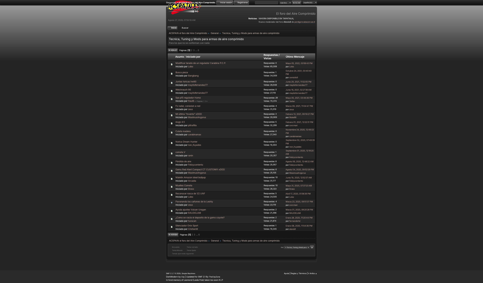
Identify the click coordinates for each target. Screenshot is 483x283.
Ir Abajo (173, 50)
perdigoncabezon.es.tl (304, 22)
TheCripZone (214, 277)
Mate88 (292, 117)
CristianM (193, 229)
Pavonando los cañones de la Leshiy (194, 201)
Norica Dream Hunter (186, 141)
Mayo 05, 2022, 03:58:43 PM (299, 63)
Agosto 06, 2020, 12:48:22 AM (300, 161)
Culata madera (183, 131)
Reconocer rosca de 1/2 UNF (190, 193)
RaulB (191, 101)
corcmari (293, 125)
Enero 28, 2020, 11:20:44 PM (299, 218)
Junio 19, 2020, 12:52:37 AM (299, 177)
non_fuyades (194, 145)
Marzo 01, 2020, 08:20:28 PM (299, 210)
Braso (191, 189)
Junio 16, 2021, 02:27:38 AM (299, 90)
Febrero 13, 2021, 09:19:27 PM (300, 114)
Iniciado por (193, 56)
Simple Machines (188, 273)
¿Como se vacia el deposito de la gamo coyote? (200, 217)
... (196, 50)
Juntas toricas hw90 (185, 81)
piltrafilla (192, 125)
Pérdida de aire (183, 161)
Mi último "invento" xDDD (188, 114)
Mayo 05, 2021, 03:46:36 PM (299, 98)
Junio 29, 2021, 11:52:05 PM (298, 82)
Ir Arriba (173, 235)
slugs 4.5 (180, 122)
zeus (190, 109)
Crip (183, 277)
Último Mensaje (295, 56)
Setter (292, 101)
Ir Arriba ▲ (312, 273)
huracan (192, 221)
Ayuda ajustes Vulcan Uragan (190, 209)
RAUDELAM (194, 213)
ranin (190, 155)
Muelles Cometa (183, 185)
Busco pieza (181, 72)
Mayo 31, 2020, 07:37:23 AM (299, 186)
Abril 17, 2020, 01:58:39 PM (298, 194)
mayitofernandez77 (198, 85)
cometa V (180, 152)
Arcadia (192, 180)
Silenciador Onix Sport (186, 225)
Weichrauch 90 (183, 89)
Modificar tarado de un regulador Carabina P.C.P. (200, 63)
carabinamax (194, 134)
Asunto (179, 56)
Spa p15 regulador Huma (188, 97)
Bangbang (193, 75)
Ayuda (286, 273)
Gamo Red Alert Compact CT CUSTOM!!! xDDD (200, 169)
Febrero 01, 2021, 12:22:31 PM (299, 122)
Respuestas (271, 54)
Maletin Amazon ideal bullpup (190, 177)
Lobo (190, 66)
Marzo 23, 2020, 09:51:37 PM (299, 201)
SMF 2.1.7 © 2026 (173, 273)
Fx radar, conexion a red (187, 106)
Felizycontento (296, 157)
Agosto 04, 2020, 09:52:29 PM (300, 169)
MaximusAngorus (197, 117)
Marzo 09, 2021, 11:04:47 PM (299, 106)
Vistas (267, 58)
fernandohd (294, 221)
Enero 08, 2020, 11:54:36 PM (299, 226)
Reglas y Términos (299, 273)
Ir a (282, 247)
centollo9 (293, 77)
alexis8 (292, 229)
